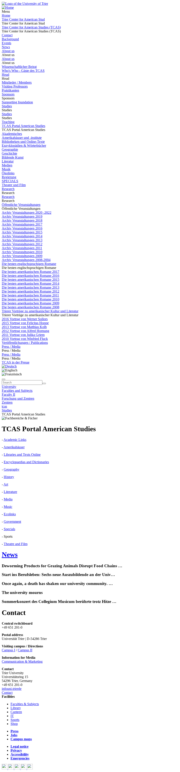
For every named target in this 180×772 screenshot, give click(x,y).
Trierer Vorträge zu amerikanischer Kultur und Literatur (40, 311)
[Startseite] (25, 3)
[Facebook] (5, 768)
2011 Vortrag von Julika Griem (23, 335)
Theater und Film (14, 185)
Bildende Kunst (12, 157)
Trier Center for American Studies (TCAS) (31, 27)
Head (5, 74)
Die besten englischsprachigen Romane (29, 264)
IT (12, 716)
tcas (4, 406)
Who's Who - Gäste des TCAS (23, 70)
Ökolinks (8, 173)
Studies (7, 106)
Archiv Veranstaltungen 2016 (22, 228)
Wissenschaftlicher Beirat (19, 67)
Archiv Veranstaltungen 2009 (22, 256)
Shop (14, 724)
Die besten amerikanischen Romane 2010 (30, 299)
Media (8, 499)
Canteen (16, 712)
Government (12, 521)
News (6, 47)
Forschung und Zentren (18, 398)
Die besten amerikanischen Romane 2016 (30, 275)
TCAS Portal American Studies (23, 126)
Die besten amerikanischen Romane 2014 (30, 283)
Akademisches (12, 134)
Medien (7, 165)
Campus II (25, 650)
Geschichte (9, 153)
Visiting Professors (15, 86)
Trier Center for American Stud (23, 19)
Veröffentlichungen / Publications (25, 342)
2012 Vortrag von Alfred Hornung (25, 331)
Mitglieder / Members (17, 82)
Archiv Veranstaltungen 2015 (22, 232)
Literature (10, 492)
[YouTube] (17, 768)
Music (8, 507)
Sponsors (8, 94)
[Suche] (3, 379)
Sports (15, 720)
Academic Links (15, 440)
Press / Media (11, 346)
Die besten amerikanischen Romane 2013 (30, 287)
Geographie (10, 149)
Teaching (8, 122)
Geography (11, 469)
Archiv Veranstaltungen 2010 (22, 252)
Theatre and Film (15, 544)
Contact (7, 35)
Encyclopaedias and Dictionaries (26, 462)
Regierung (9, 177)
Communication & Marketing (22, 661)
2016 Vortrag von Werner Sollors (25, 319)
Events (6, 43)
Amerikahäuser (14, 447)
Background (10, 39)
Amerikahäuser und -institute (22, 138)
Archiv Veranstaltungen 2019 (22, 216)
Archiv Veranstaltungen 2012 (22, 244)
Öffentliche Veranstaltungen (21, 205)
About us (8, 51)
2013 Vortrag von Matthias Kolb (24, 327)
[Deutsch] (9, 366)
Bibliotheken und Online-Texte (23, 141)
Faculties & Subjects (25, 704)
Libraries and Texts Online (22, 454)
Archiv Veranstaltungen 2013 (22, 240)
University (9, 387)
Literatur (8, 161)
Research (8, 189)
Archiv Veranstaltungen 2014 (22, 236)
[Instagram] (24, 768)
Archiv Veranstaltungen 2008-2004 (26, 260)
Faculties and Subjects (17, 390)
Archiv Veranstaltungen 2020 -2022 (26, 212)
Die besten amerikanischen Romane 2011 (30, 295)
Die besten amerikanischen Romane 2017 (30, 272)
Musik (6, 169)
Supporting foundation (17, 102)
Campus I (8, 650)
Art (6, 484)
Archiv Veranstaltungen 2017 (22, 224)
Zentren (7, 402)
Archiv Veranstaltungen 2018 (22, 220)
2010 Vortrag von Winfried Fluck (25, 339)
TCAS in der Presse (15, 362)
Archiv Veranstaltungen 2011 (22, 248)
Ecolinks (10, 514)
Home (6, 15)
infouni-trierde (12, 689)
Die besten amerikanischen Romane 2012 (30, 291)
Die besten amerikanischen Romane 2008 (30, 307)
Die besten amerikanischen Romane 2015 (30, 279)
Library (16, 708)
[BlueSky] (11, 768)
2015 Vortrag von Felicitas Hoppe (25, 323)
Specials (9, 529)
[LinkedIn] (30, 768)
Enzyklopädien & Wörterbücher (24, 145)
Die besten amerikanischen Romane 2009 (30, 303)
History (9, 477)
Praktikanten (10, 90)
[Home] (8, 7)
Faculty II (8, 394)
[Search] (44, 383)
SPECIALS (10, 181)
